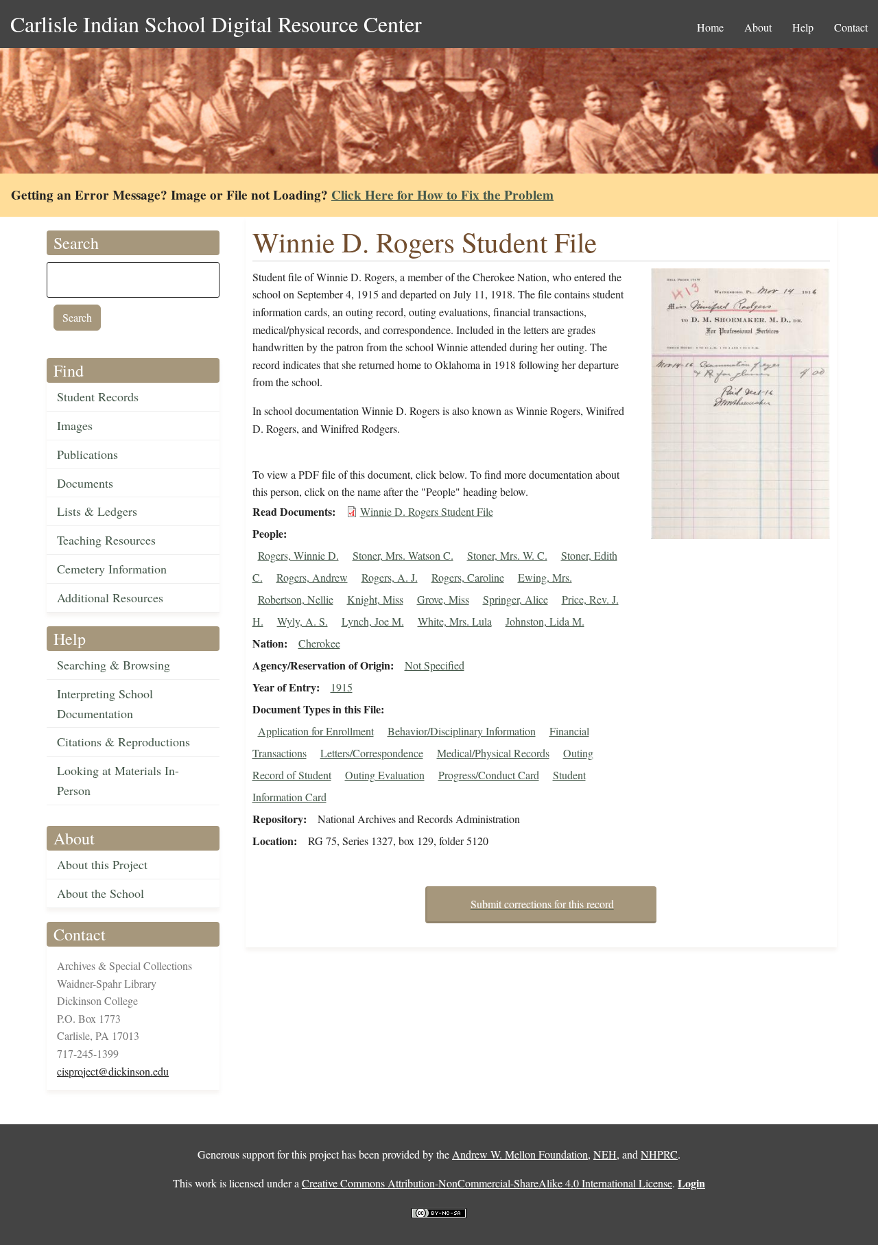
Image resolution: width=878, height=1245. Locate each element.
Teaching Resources (106, 540)
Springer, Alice (515, 599)
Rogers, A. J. (389, 577)
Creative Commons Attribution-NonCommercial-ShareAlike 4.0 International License (487, 1183)
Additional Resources (110, 597)
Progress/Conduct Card (488, 775)
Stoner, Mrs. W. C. (507, 555)
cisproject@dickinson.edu (113, 1071)
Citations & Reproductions (123, 741)
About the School (100, 893)
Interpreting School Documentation (105, 703)
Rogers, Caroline (467, 577)
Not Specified (434, 665)
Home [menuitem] (710, 27)
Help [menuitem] (803, 27)
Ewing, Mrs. (545, 577)
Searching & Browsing (113, 664)
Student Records (98, 396)
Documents (85, 483)
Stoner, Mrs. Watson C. (403, 555)
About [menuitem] (758, 27)
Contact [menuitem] (851, 27)
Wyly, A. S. (302, 621)
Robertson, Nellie (295, 599)
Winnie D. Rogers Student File (426, 511)
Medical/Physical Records (493, 753)
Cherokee (319, 643)
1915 (342, 687)
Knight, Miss (375, 599)
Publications (87, 454)
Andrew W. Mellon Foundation (520, 1154)
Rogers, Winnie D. (298, 555)
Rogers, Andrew (312, 577)
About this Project (102, 864)
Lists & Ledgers (97, 511)
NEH (605, 1154)
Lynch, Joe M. (373, 621)
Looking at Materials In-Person (118, 780)
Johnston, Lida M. (545, 621)
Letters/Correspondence (371, 753)
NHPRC (659, 1154)
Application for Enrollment (316, 731)
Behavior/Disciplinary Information (462, 731)
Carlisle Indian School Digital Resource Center (216, 23)
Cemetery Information (112, 568)
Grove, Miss (443, 599)
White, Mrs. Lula (455, 621)
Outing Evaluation (385, 775)
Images (75, 425)
